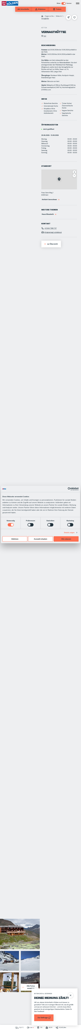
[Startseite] (42, 16)
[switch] (31, 524)
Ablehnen (14, 539)
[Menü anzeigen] (77, 3)
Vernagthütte (45, 18)
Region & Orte (49, 16)
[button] (59, 179)
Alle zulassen (66, 539)
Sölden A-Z (59, 16)
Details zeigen (69, 532)
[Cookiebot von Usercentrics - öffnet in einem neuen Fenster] (69, 489)
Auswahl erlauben (40, 539)
